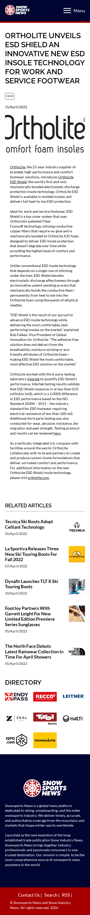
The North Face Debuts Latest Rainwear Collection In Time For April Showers (34, 651)
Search (51, 895)
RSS (66, 895)
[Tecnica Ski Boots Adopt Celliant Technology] (77, 530)
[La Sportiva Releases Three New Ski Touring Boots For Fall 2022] (77, 559)
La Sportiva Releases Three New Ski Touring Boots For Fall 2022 (32, 554)
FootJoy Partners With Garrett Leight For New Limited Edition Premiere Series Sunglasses (30, 616)
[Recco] (44, 697)
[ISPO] (16, 740)
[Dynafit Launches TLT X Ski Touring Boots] (77, 590)
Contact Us (29, 895)
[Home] (45, 788)
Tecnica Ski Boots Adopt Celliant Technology (29, 524)
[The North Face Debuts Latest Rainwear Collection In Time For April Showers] (77, 657)
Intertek (33, 379)
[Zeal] (16, 719)
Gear (9, 95)
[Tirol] (44, 719)
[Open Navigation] (67, 10)
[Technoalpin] (44, 740)
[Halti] (73, 719)
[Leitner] (73, 697)
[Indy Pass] (16, 697)
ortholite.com (38, 477)
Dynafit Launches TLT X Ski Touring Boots (31, 584)
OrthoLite (17, 167)
